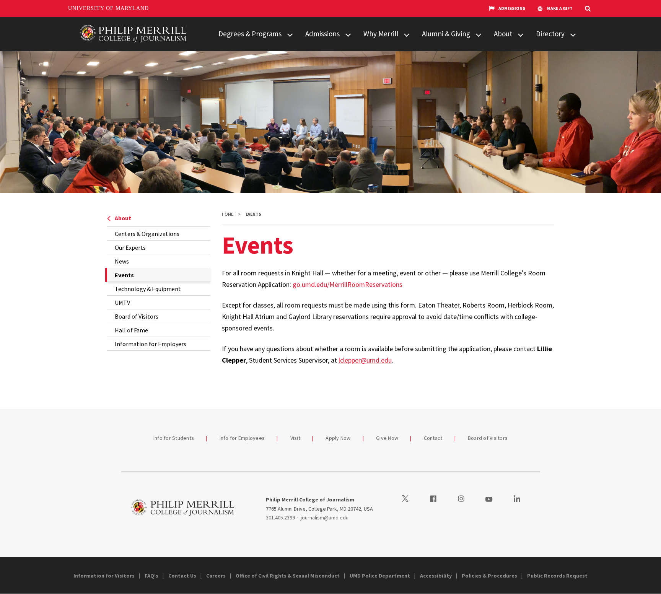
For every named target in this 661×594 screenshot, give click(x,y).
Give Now (387, 438)
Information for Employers (150, 344)
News (122, 261)
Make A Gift (560, 8)
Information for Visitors (104, 575)
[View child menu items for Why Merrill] (406, 34)
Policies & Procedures (489, 575)
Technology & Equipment (148, 289)
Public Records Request (557, 575)
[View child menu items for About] (520, 34)
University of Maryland (108, 8)
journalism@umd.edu (324, 517)
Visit (295, 438)
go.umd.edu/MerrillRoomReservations (347, 284)
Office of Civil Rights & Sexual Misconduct (288, 575)
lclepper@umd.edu (365, 360)
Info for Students (173, 438)
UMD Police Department (380, 575)
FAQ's (151, 575)
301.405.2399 (280, 517)
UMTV (122, 302)
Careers (216, 575)
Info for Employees (242, 438)
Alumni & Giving (446, 33)
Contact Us (182, 575)
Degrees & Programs (250, 33)
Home (227, 214)
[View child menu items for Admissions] (348, 34)
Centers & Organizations (147, 234)
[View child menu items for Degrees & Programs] (290, 34)
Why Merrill (380, 33)
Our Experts (130, 247)
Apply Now (338, 438)
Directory (550, 33)
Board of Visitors (136, 316)
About (503, 33)
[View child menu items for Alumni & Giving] (478, 34)
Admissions (511, 8)
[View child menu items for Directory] (573, 34)
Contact (433, 438)
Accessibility (436, 575)
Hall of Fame (131, 330)
